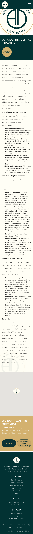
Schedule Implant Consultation (24, 443)
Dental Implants (16, 480)
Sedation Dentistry (16, 485)
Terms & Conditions (22, 531)
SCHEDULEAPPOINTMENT (6, 52)
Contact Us (16, 491)
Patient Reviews (16, 488)
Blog (16, 493)
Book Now (8, 443)
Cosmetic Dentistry (16, 483)
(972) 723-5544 (16, 513)
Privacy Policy (9, 531)
